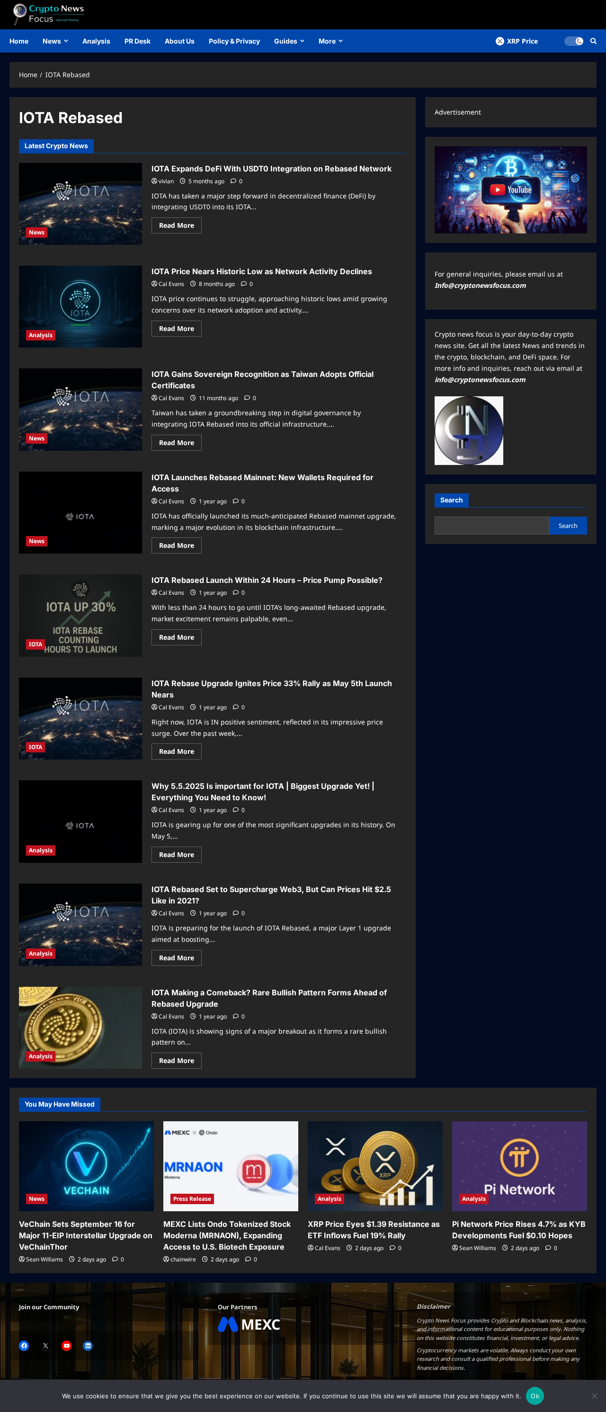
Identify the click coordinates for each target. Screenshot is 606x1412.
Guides (285, 41)
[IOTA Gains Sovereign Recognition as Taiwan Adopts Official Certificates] (80, 409)
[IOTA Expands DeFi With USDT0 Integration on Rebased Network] (80, 204)
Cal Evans (171, 284)
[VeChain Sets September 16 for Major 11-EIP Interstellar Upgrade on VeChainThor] (86, 1166)
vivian (166, 181)
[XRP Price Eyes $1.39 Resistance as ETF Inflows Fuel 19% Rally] (375, 1166)
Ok (535, 1396)
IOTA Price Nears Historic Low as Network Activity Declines (262, 271)
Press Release (192, 1199)
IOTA (35, 644)
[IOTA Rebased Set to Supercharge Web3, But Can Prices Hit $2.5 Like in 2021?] (80, 925)
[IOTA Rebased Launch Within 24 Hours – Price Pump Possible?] (80, 615)
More (327, 41)
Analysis (96, 41)
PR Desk (138, 41)
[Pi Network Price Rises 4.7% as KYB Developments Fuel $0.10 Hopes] (519, 1166)
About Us (180, 41)
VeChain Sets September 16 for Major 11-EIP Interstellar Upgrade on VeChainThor (85, 1235)
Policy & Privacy (234, 41)
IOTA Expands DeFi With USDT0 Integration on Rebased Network (272, 168)
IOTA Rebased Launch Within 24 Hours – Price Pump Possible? (267, 580)
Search (451, 500)
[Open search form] (593, 41)
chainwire (183, 1259)
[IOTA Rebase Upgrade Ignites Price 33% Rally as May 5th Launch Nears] (80, 719)
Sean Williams (44, 1259)
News (52, 41)
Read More (180, 226)
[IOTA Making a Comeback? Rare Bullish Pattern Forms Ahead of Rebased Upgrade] (80, 1028)
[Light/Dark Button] (573, 41)
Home (18, 41)
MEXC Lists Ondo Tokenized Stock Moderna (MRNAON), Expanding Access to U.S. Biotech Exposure (227, 1235)
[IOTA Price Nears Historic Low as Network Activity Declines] (80, 307)
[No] (594, 1396)
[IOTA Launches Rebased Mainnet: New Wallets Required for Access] (80, 513)
